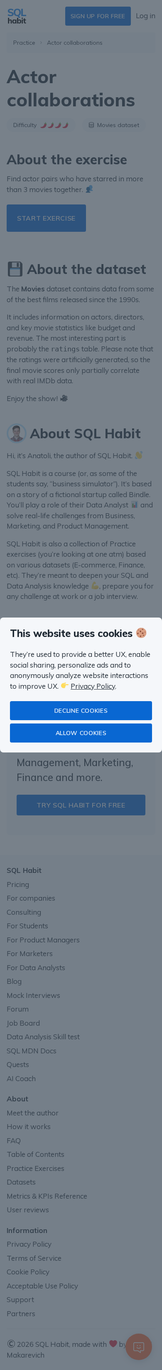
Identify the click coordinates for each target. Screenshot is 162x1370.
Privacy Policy (93, 686)
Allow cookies (81, 733)
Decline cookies (81, 710)
